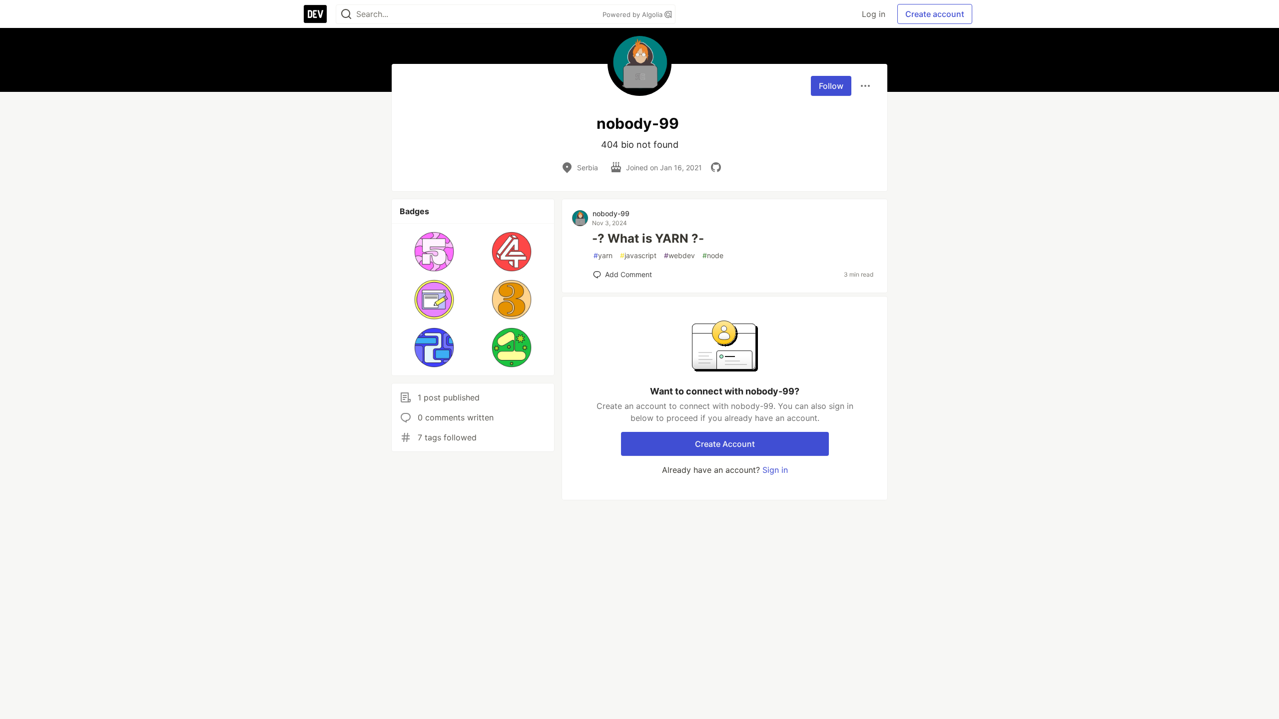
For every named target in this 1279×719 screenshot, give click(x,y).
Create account (934, 14)
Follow (831, 86)
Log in (873, 14)
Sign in (775, 470)
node (712, 255)
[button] (434, 252)
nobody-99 (611, 213)
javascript (638, 255)
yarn (603, 255)
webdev (679, 255)
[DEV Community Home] (315, 14)
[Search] (346, 14)
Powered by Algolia (633, 14)
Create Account (725, 444)
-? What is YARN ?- (648, 238)
